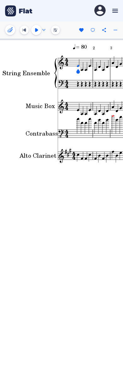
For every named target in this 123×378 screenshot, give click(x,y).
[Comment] (92, 30)
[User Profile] (100, 11)
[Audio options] (43, 30)
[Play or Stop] (36, 30)
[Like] (81, 30)
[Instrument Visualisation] (55, 30)
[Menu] (114, 10)
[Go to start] (24, 30)
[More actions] (115, 30)
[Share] (104, 30)
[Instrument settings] (10, 30)
